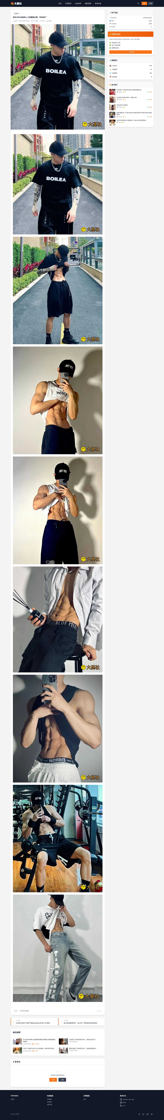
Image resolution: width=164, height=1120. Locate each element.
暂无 (85, 1099)
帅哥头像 (98, 3)
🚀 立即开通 (130, 52)
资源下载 (49, 1104)
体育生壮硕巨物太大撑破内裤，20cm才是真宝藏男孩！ (132, 120)
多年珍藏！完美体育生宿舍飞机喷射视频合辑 (129, 90)
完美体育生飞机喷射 (122, 105)
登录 (144, 3)
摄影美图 (88, 3)
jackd (16, 21)
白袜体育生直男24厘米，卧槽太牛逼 (127, 97)
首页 (60, 3)
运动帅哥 (78, 3)
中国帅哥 (68, 3)
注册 (150, 3)
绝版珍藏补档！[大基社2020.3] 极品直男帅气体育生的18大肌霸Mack (134, 113)
